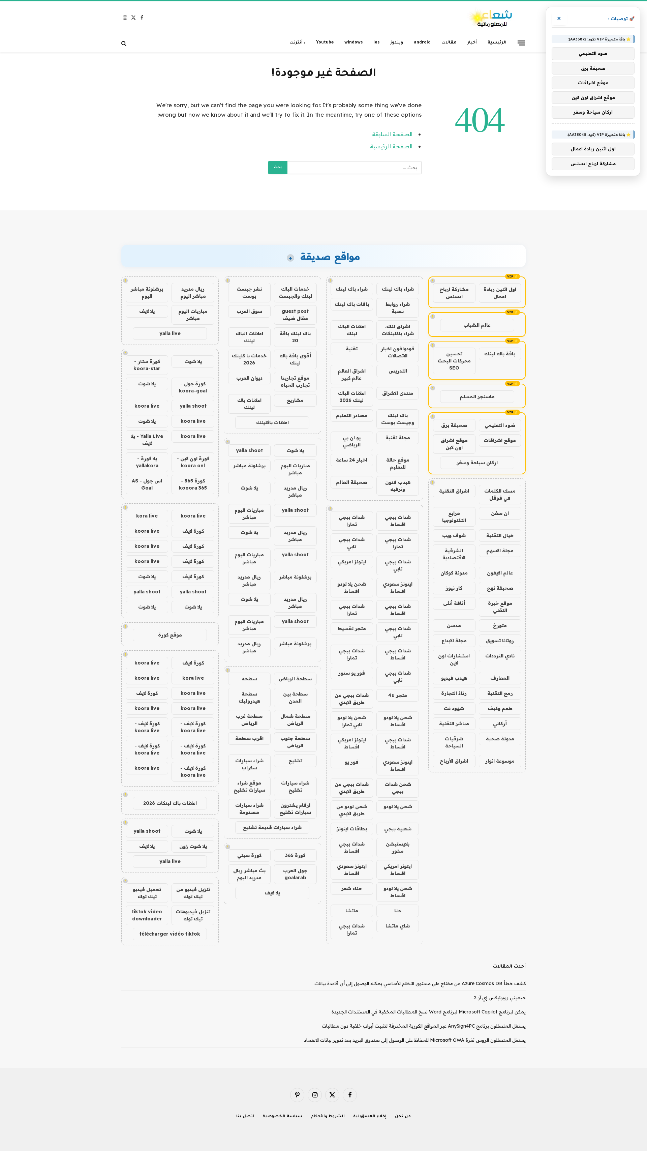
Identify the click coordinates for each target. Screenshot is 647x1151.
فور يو (352, 762)
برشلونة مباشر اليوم (147, 292)
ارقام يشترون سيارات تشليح (295, 808)
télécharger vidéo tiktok (170, 934)
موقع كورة (170, 635)
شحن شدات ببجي (397, 787)
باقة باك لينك (499, 354)
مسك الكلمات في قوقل (500, 494)
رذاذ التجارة (454, 693)
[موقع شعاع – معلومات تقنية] (490, 17)
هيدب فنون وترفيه (397, 485)
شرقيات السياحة (454, 742)
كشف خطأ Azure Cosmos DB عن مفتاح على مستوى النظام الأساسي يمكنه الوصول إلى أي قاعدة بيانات (420, 983)
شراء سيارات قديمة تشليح (272, 827)
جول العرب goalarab (295, 874)
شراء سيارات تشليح (295, 786)
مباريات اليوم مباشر (295, 469)
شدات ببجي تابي (352, 543)
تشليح (295, 761)
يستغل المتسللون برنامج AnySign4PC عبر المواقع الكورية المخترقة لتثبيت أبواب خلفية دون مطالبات (424, 1026)
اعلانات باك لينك (249, 403)
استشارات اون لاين (454, 659)
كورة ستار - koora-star (146, 365)
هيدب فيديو (454, 678)
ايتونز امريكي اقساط (352, 743)
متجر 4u (397, 695)
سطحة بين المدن (295, 697)
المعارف (500, 678)
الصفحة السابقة (392, 134)
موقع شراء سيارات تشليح (249, 786)
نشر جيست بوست (249, 292)
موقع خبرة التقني (500, 606)
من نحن (403, 1117)
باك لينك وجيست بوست (397, 418)
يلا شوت (295, 450)
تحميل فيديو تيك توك (147, 892)
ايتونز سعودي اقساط (397, 587)
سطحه (249, 679)
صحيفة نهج (500, 588)
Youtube (325, 42)
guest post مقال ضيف (295, 314)
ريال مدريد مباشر (295, 491)
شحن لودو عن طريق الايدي (351, 810)
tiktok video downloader (147, 915)
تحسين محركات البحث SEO (454, 361)
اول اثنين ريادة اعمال (500, 292)
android (422, 42)
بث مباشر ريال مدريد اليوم (249, 874)
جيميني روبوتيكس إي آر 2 (500, 998)
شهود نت (454, 708)
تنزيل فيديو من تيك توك (193, 892)
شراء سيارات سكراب (249, 764)
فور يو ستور (351, 673)
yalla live (170, 333)
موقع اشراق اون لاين (454, 443)
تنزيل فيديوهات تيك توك (193, 915)
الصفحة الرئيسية (391, 146)
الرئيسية (497, 42)
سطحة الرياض (295, 679)
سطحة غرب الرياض (249, 719)
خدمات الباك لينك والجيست (295, 292)
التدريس (398, 371)
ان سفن (500, 513)
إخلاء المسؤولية (370, 1117)
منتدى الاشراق (397, 393)
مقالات (449, 42)
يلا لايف (272, 893)
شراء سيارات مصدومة (249, 808)
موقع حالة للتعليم (397, 463)
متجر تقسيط (352, 628)
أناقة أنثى (454, 603)
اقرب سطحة (249, 738)
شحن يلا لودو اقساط (351, 587)
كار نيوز (454, 588)
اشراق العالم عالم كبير (352, 374)
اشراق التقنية (454, 491)
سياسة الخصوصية (282, 1117)
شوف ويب (454, 535)
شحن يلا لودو (397, 806)
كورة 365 (295, 855)
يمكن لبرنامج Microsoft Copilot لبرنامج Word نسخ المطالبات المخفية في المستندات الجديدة (429, 1012)
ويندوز (396, 42)
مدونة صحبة (500, 739)
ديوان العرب (249, 378)
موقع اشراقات (500, 440)
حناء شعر (351, 888)
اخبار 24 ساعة (351, 460)
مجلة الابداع (454, 641)
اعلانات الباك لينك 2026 (352, 396)
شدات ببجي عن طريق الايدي (352, 698)
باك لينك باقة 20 (295, 337)
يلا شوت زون (193, 846)
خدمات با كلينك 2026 (249, 359)
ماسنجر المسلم (477, 396)
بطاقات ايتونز (352, 829)
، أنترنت (297, 42)
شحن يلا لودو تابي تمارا (351, 721)
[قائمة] (521, 42)
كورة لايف (193, 531)
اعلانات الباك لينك (352, 329)
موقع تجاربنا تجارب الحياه (295, 381)
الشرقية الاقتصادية (453, 554)
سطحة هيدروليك (249, 697)
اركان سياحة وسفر (477, 463)
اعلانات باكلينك (272, 422)
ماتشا (351, 911)
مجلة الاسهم (500, 551)
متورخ (500, 625)
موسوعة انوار (500, 761)
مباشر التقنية (454, 723)
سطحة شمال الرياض (295, 719)
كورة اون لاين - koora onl (193, 462)
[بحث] (124, 43)
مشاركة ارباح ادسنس (454, 292)
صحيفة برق (454, 425)
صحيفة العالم (351, 482)
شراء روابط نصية (398, 307)
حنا (397, 911)
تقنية (352, 349)
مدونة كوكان (454, 573)
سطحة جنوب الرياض (295, 741)
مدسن (454, 625)
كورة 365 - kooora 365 (193, 484)
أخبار (472, 42)
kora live (147, 516)
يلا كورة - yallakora (147, 462)
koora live (146, 406)
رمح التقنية (500, 693)
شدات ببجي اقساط (398, 520)
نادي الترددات (500, 656)
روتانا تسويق (500, 641)
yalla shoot (249, 450)
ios (376, 42)
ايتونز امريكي (352, 562)
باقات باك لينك (352, 304)
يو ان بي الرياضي (352, 441)
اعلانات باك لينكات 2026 (170, 803)
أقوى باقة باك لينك (295, 359)
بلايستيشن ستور (397, 847)
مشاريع (295, 400)
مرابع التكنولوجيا (454, 516)
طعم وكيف (500, 708)
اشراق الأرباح (454, 761)
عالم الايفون (500, 573)
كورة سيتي (249, 855)
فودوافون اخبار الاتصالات (397, 352)
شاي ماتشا (398, 926)
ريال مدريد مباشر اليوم (193, 292)
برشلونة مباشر (249, 466)
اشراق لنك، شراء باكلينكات (397, 329)
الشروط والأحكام (328, 1117)
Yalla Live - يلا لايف (147, 439)
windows (353, 42)
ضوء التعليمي (500, 425)
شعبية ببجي (397, 829)
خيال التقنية (500, 535)
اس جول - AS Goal (147, 484)
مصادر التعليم (352, 415)
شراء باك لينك (398, 289)
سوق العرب (249, 311)
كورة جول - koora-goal (193, 387)
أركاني (500, 723)
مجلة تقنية (398, 438)
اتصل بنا (245, 1117)
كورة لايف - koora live (193, 727)
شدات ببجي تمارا (352, 520)
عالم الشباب (477, 325)
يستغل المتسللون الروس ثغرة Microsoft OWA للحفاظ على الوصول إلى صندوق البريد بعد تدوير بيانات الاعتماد (415, 1040)
